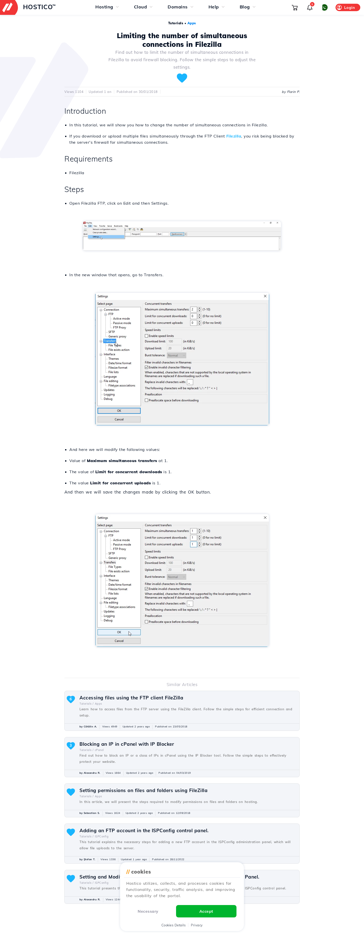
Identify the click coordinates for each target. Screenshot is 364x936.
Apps (191, 23)
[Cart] (294, 7)
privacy (197, 925)
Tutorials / (86, 703)
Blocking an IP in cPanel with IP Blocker (126, 744)
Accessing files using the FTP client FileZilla (131, 698)
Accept (206, 911)
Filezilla (233, 136)
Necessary (148, 911)
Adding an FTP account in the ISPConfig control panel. (144, 830)
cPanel (99, 750)
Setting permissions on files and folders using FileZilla (143, 790)
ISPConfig (102, 836)
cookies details (173, 925)
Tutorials (175, 23)
